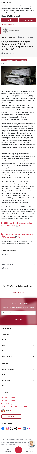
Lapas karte (6, 380)
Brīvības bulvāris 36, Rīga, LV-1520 (15, 407)
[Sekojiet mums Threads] (15, 428)
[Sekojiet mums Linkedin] (24, 428)
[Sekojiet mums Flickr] (28, 428)
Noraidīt (9, 20)
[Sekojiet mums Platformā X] (11, 428)
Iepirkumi (5, 340)
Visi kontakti (11, 416)
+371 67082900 (9, 401)
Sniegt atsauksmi (18, 292)
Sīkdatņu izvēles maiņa (9, 386)
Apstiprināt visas (27, 20)
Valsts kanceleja (16, 255)
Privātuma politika (8, 369)
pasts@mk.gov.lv (9, 404)
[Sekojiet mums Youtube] (19, 428)
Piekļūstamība (7, 375)
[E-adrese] (5, 410)
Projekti (4, 345)
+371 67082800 (9, 398)
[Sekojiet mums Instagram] (7, 428)
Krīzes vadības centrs (9, 356)
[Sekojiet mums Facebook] (2, 428)
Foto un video (7, 351)
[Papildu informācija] (20, 225)
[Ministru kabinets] (18, 32)
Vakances (5, 334)
